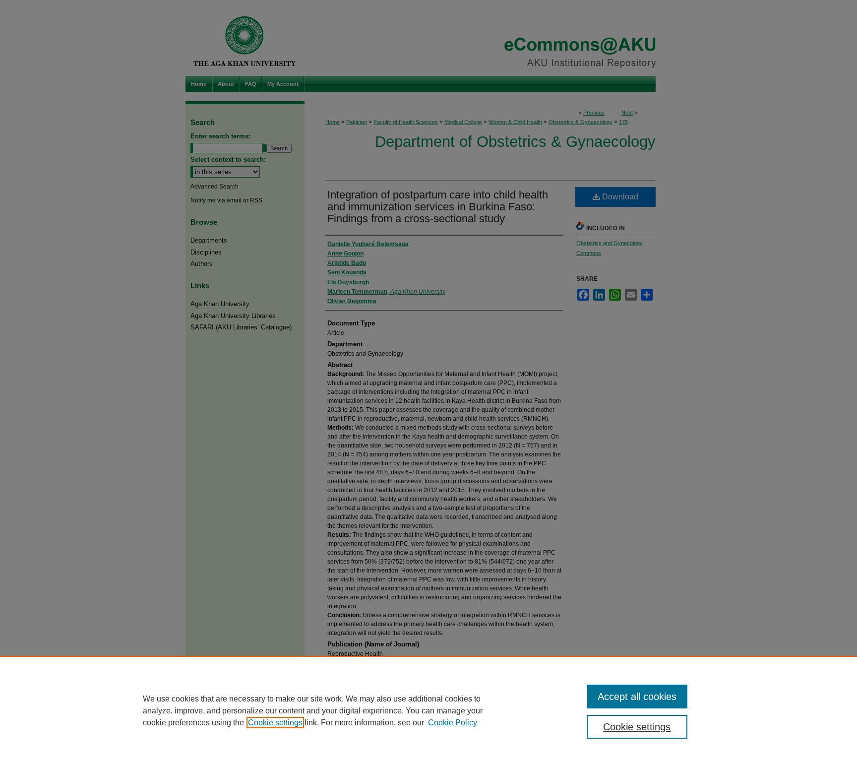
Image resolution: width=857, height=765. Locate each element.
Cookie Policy (452, 722)
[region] (428, 710)
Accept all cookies (637, 696)
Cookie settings (275, 722)
